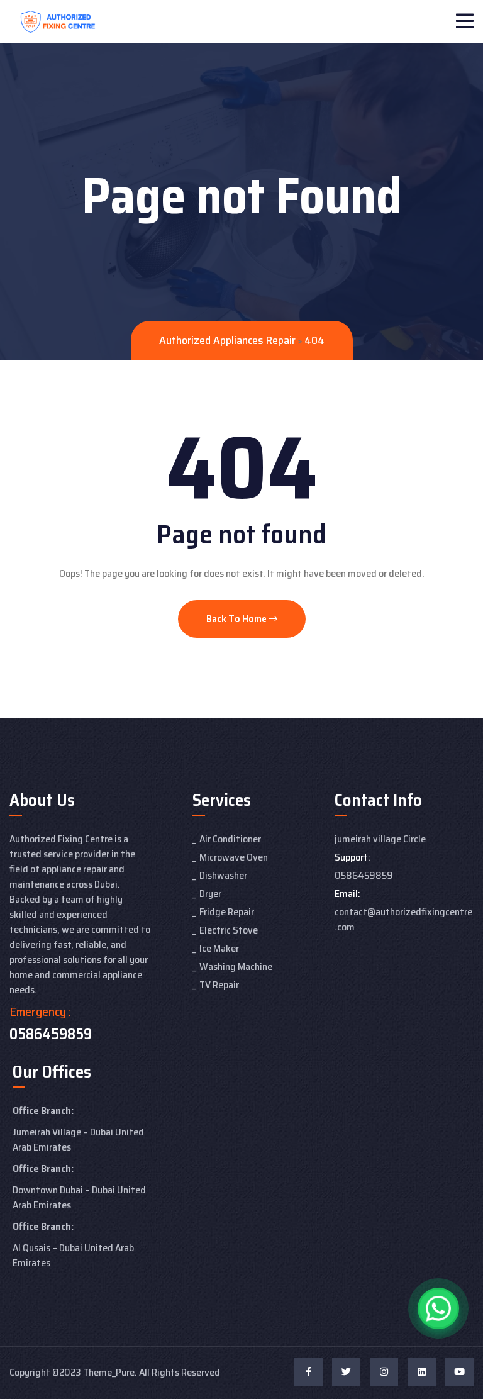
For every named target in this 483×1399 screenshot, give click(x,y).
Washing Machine (235, 966)
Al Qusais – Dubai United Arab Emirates (73, 1255)
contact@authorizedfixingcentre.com (403, 919)
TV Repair (219, 985)
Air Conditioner (230, 839)
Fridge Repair (226, 912)
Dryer (210, 893)
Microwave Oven (233, 857)
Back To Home (237, 619)
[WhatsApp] (438, 1308)
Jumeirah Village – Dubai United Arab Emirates (78, 1139)
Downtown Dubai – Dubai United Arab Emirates (79, 1197)
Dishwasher (223, 875)
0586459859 (50, 1034)
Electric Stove (228, 930)
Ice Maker (219, 948)
